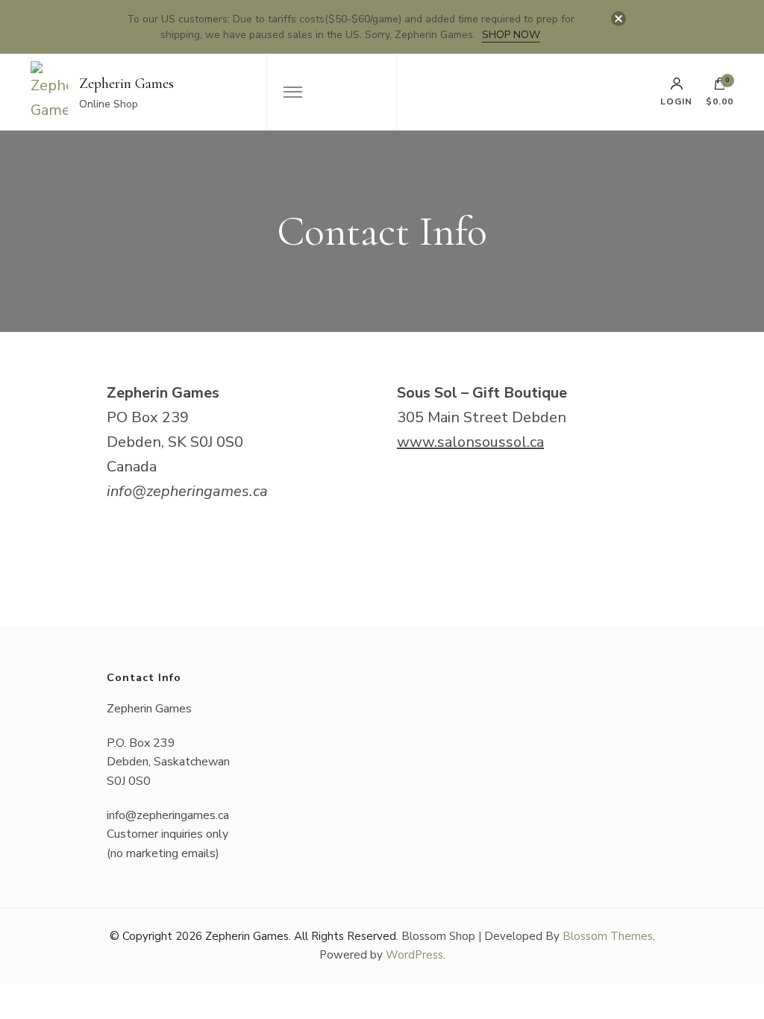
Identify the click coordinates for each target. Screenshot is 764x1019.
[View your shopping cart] (720, 87)
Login (676, 100)
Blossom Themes (608, 936)
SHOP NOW (511, 35)
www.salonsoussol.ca (470, 442)
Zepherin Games (126, 84)
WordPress (414, 954)
